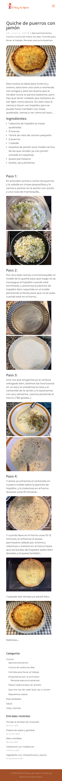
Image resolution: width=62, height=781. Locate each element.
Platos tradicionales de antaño (24, 685)
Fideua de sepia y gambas (20, 730)
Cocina (10, 36)
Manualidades (13, 699)
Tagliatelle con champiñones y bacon (26, 755)
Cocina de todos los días (28, 36)
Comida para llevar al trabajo (23, 672)
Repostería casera (18, 694)
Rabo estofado (14, 738)
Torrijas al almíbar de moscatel (22, 722)
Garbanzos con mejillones (20, 746)
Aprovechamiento (41, 33)
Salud (9, 703)
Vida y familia (13, 708)
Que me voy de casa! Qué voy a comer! (29, 689)
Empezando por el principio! (23, 676)
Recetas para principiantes (38, 40)
